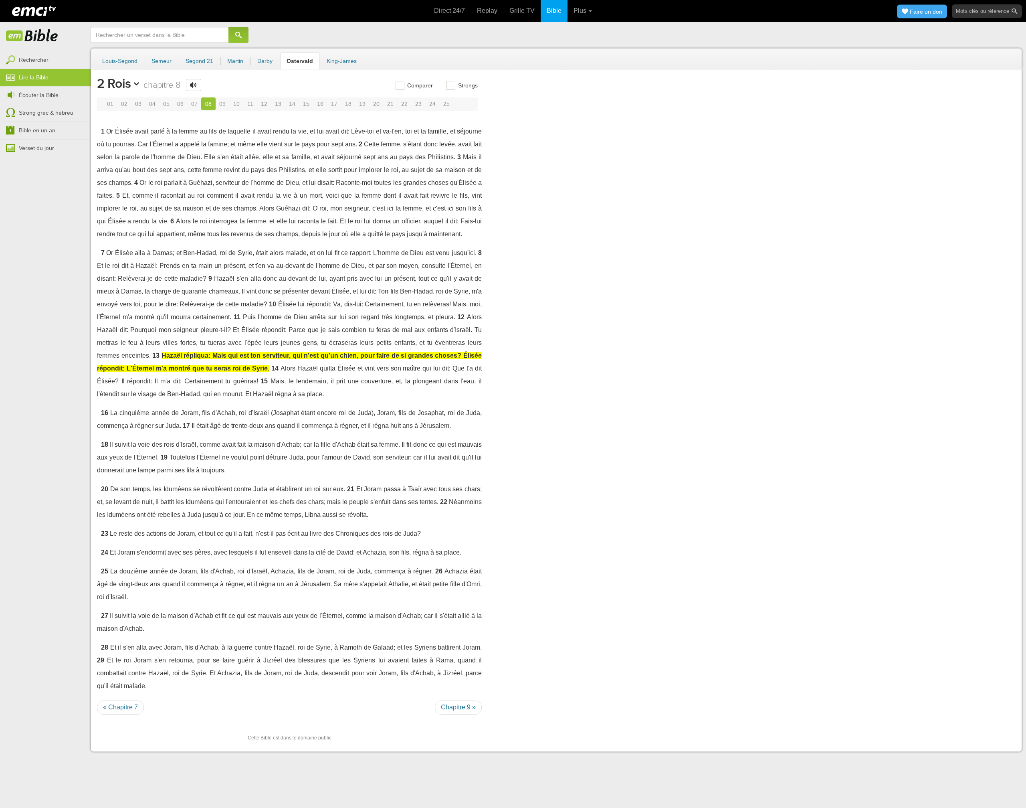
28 (104, 647)
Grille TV (522, 10)
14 (292, 104)
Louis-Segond (119, 61)
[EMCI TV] (34, 10)
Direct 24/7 (449, 10)
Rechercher (33, 60)
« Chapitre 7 (120, 707)
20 (376, 104)
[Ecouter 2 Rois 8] (193, 85)
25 (446, 104)
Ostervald (300, 61)
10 (236, 104)
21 (390, 104)
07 (194, 104)
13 (278, 104)
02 (124, 104)
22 (404, 104)
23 (418, 104)
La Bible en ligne (32, 36)
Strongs (467, 85)
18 (348, 104)
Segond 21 (199, 61)
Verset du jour (36, 148)
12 (264, 104)
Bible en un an (37, 130)
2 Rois (114, 83)
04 (152, 104)
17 (334, 104)
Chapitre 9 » (458, 707)
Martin (235, 61)
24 (432, 104)
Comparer (419, 85)
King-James (342, 61)
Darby (265, 61)
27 (104, 615)
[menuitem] (45, 60)
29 (100, 660)
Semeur (161, 61)
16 (320, 104)
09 (222, 104)
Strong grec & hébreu (46, 112)
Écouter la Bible (39, 95)
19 (362, 104)
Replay (487, 10)
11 (250, 104)
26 (438, 571)
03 (138, 104)
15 (306, 104)
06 (180, 104)
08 (208, 104)
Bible (554, 10)
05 (166, 104)
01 (110, 104)
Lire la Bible (33, 77)
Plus (581, 10)
